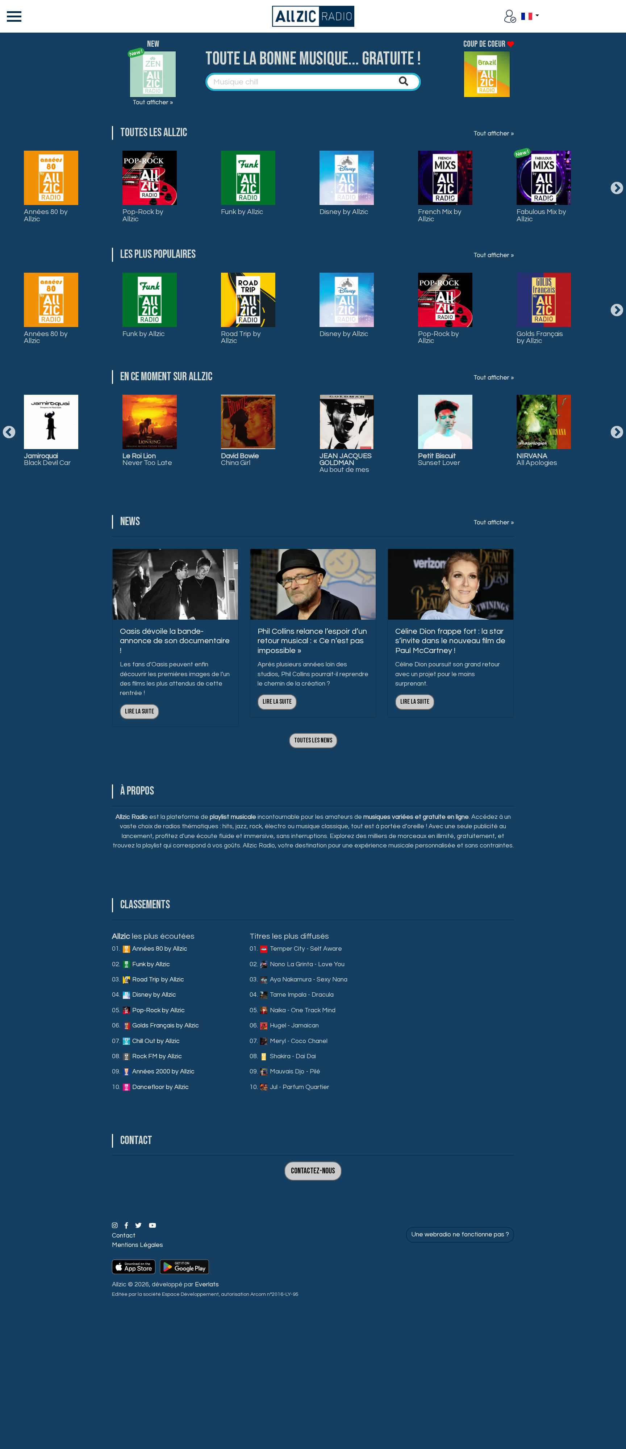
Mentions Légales (137, 1245)
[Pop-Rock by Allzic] (149, 178)
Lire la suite (139, 711)
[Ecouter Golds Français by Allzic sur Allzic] (347, 422)
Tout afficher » (153, 102)
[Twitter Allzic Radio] (139, 1226)
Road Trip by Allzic (241, 337)
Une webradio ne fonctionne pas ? (460, 1234)
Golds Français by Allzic (540, 337)
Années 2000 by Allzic (163, 1071)
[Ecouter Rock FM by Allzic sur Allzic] (544, 422)
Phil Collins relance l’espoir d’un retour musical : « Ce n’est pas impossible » (312, 641)
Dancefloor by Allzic (160, 1087)
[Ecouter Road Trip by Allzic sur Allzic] (51, 422)
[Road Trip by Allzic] (248, 300)
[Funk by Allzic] (248, 178)
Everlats (207, 1284)
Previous (9, 433)
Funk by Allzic (242, 211)
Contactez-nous (313, 1171)
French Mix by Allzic (440, 215)
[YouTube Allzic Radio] (152, 1226)
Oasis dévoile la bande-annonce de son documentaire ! (175, 641)
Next (617, 188)
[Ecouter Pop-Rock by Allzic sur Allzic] (248, 422)
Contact (123, 1235)
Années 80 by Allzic (46, 215)
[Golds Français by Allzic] (544, 300)
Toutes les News (313, 740)
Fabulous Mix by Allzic (541, 215)
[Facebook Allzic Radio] (127, 1226)
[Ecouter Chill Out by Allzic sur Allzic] (445, 422)
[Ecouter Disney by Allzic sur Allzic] (149, 422)
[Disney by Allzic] (347, 178)
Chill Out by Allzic (155, 1041)
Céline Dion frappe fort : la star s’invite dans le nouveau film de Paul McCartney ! (450, 641)
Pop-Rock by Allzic (142, 215)
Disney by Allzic (344, 211)
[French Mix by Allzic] (445, 178)
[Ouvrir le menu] (12, 16)
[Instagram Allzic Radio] (115, 1226)
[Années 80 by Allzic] (51, 178)
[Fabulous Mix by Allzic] (544, 178)
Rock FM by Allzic (156, 1056)
